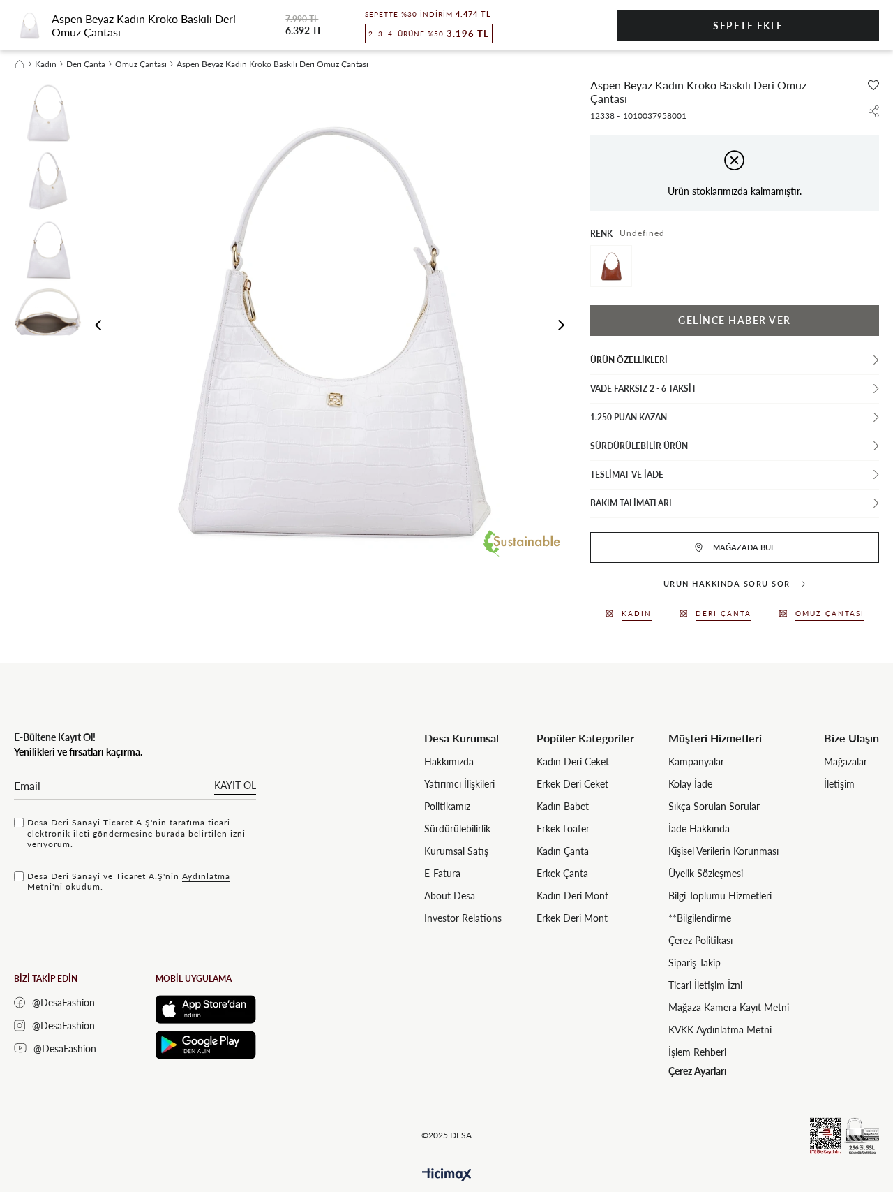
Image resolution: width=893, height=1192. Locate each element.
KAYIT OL (235, 785)
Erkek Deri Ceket (572, 784)
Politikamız (447, 806)
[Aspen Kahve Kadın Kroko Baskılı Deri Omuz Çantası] (611, 266)
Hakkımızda (449, 761)
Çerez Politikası (700, 940)
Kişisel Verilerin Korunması (723, 851)
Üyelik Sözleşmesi (705, 873)
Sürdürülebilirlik (457, 828)
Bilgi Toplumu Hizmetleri (720, 896)
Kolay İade (690, 784)
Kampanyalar (696, 761)
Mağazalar (845, 761)
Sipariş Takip (694, 963)
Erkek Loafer (563, 828)
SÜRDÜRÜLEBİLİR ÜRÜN (639, 446)
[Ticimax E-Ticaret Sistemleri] (447, 1175)
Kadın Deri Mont (572, 896)
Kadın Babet (562, 806)
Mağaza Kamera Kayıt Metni (728, 1007)
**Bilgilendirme (699, 918)
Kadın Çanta (562, 851)
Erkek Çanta (562, 873)
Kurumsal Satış (456, 851)
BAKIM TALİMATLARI (631, 503)
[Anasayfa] (19, 64)
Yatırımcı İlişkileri (459, 784)
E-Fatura (442, 873)
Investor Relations (463, 918)
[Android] (206, 1045)
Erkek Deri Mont (572, 918)
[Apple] (206, 1009)
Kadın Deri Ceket (572, 761)
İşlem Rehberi (697, 1052)
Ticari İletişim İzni (705, 985)
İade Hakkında (699, 828)
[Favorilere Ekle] (873, 85)
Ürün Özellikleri (629, 360)
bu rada (171, 833)
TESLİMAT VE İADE (626, 474)
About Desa (449, 896)
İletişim (839, 784)
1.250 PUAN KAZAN (628, 417)
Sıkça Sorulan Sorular (714, 806)
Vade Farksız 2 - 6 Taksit (643, 388)
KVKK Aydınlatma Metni (720, 1030)
